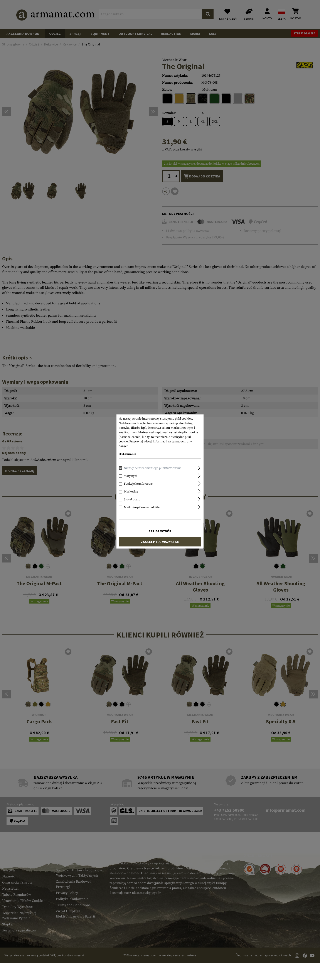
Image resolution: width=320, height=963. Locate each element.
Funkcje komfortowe (138, 484)
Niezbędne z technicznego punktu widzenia (152, 468)
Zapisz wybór (160, 531)
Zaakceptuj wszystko (160, 542)
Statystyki (130, 476)
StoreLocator (133, 500)
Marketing (131, 492)
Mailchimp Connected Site (142, 507)
